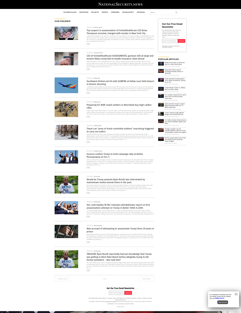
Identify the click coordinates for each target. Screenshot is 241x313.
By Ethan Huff (97, 78)
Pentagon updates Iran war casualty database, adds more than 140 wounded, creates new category (175, 130)
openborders (115, 12)
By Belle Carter (97, 102)
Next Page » (146, 279)
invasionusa (141, 12)
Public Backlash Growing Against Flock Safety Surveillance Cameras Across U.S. (175, 80)
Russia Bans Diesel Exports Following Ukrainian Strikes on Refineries (174, 71)
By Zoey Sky (97, 176)
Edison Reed (175, 84)
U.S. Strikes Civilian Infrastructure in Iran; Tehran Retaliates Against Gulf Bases (175, 121)
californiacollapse (69, 12)
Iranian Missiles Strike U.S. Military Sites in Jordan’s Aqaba (175, 88)
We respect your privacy (110, 301)
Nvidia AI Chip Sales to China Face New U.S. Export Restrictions (175, 63)
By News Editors (98, 125)
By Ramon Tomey (98, 151)
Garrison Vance (175, 75)
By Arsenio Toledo (98, 27)
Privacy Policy (120, 306)
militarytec (95, 12)
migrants (105, 12)
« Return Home (62, 279)
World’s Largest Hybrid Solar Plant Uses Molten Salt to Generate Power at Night (175, 139)
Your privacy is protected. (168, 46)
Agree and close (222, 302)
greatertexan (83, 12)
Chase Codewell (175, 66)
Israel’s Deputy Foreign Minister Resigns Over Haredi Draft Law (174, 113)
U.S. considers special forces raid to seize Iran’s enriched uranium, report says (175, 96)
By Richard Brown (98, 225)
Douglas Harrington (176, 109)
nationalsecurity (128, 12)
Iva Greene (174, 143)
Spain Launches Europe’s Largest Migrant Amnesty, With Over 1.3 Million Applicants (175, 105)
